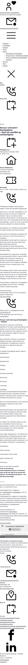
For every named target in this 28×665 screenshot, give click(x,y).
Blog (4, 64)
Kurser (5, 51)
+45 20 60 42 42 (5, 312)
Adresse (2, 582)
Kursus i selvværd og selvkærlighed (16, 57)
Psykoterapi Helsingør (14, 626)
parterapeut (17, 492)
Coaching (9, 59)
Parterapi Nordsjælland (7, 618)
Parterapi (6, 43)
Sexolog (5, 47)
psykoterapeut (7, 492)
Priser (4, 49)
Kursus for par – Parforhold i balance (17, 55)
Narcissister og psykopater (14, 53)
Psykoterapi (6, 45)
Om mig (5, 61)
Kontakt (5, 66)
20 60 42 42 (23, 208)
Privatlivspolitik (4, 660)
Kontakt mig (20, 628)
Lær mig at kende (5, 296)
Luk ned (2, 537)
